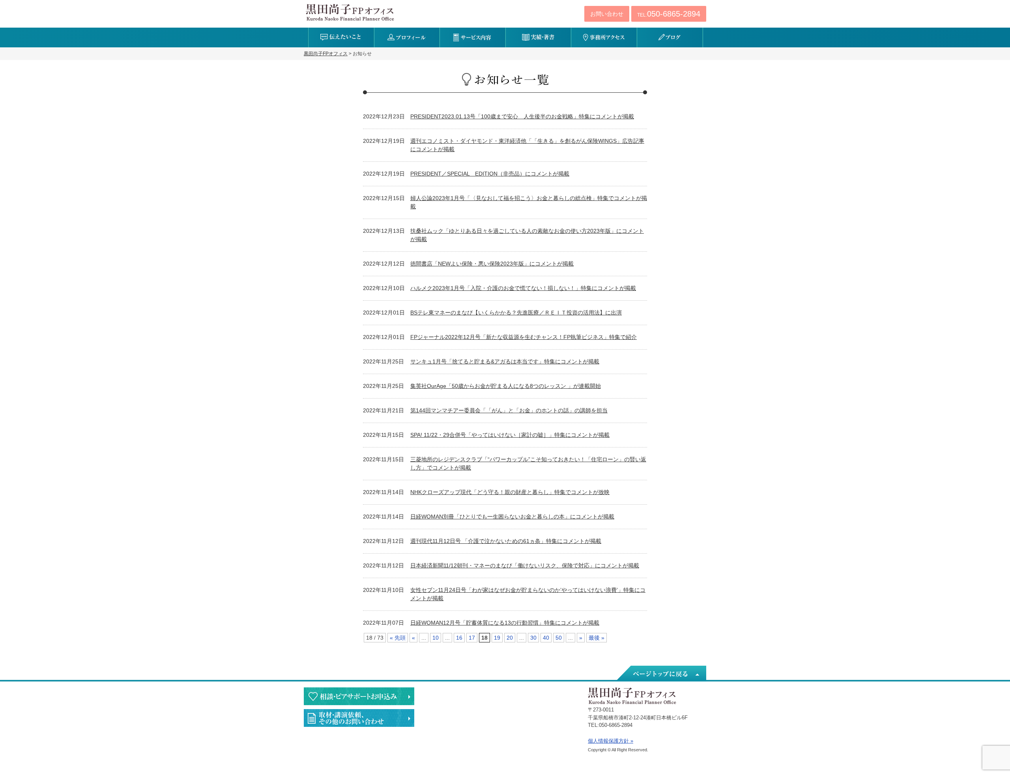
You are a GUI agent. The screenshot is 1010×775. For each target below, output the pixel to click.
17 (472, 638)
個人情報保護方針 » (610, 741)
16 (459, 638)
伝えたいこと (341, 37)
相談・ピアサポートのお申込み (359, 696)
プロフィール (407, 37)
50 (559, 638)
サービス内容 (472, 37)
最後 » (596, 638)
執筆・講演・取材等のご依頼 (359, 718)
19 (497, 638)
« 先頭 (398, 638)
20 (510, 638)
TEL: (668, 13)
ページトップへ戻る (660, 673)
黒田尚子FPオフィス (350, 12)
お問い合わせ (606, 14)
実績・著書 (538, 37)
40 (546, 638)
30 (533, 638)
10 (435, 638)
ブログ (669, 37)
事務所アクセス (603, 37)
